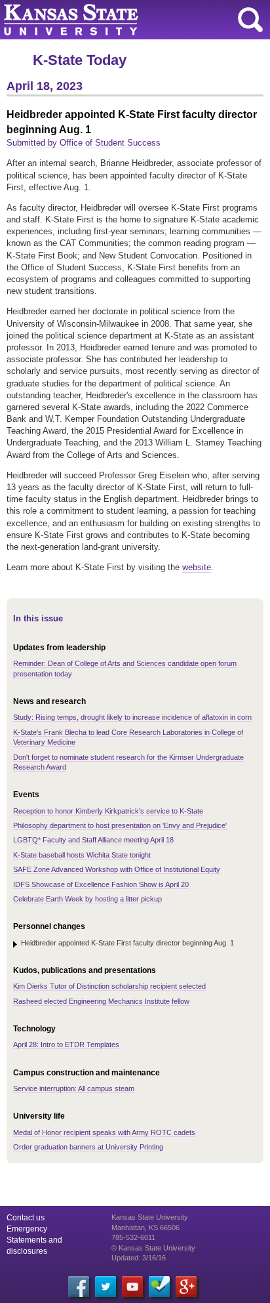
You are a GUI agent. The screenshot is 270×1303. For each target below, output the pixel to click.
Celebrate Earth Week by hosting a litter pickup (87, 899)
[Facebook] (78, 1286)
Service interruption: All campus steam (73, 1088)
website (196, 567)
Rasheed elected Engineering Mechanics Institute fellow (101, 1001)
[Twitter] (105, 1286)
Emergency (27, 1228)
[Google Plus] (186, 1286)
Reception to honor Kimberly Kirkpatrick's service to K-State (108, 811)
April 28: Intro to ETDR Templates (66, 1044)
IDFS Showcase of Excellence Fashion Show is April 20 (101, 884)
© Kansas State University (153, 1248)
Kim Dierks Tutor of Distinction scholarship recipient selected (109, 986)
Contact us (26, 1217)
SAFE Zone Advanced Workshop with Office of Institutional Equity (116, 869)
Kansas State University (119, 19)
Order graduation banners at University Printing (88, 1147)
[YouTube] (132, 1286)
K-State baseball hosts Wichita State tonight (82, 855)
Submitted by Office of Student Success (84, 143)
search (250, 20)
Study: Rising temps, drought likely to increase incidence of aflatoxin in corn (132, 717)
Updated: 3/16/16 (138, 1258)
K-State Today (79, 60)
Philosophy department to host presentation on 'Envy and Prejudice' (120, 825)
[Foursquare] (159, 1286)
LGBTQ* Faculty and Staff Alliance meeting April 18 (93, 840)
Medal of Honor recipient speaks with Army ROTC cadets (104, 1132)
